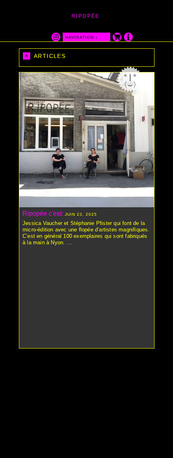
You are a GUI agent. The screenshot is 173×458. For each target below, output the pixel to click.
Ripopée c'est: (43, 213)
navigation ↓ (81, 37)
